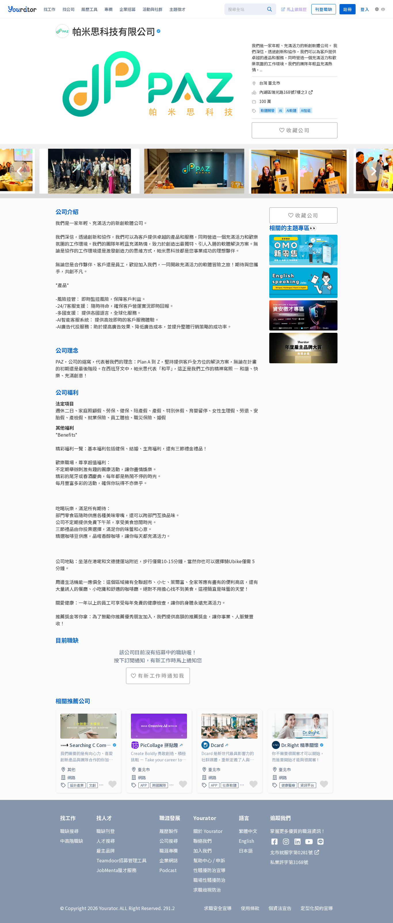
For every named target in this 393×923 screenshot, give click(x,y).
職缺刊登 (105, 831)
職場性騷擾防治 (209, 879)
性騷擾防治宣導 (209, 870)
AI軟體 (291, 110)
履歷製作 (168, 831)
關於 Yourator (207, 831)
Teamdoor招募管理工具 (121, 860)
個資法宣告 (279, 908)
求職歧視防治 (207, 889)
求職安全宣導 (218, 908)
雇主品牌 (105, 850)
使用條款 (250, 908)
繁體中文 (248, 831)
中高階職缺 (71, 840)
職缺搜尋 (69, 831)
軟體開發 (267, 110)
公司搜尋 (168, 840)
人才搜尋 (105, 840)
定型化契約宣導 (317, 908)
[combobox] (250, 9)
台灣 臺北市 (269, 83)
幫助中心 (202, 860)
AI (280, 110)
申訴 (220, 860)
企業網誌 (168, 860)
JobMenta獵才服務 (116, 870)
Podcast (168, 870)
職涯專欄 (168, 850)
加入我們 (202, 850)
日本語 (246, 850)
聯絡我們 (202, 840)
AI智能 (306, 110)
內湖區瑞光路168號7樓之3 (283, 92)
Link (60, 712)
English (246, 840)
